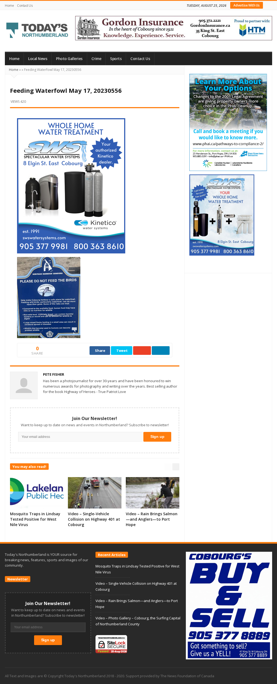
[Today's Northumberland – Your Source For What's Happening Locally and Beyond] (37, 30)
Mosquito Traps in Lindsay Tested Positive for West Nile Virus (35, 519)
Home (9, 5)
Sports (115, 58)
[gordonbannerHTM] (173, 27)
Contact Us (24, 5)
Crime (96, 58)
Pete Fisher (53, 374)
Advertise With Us (246, 5)
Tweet (122, 350)
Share (100, 350)
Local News (37, 58)
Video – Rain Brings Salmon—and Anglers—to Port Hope (151, 519)
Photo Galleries (69, 58)
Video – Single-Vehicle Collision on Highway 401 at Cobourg (94, 519)
